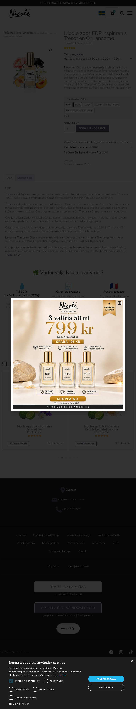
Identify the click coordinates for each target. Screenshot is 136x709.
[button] (47, 704)
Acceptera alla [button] (106, 678)
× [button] (132, 661)
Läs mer (62, 675)
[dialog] (68, 683)
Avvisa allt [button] (106, 687)
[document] (68, 354)
